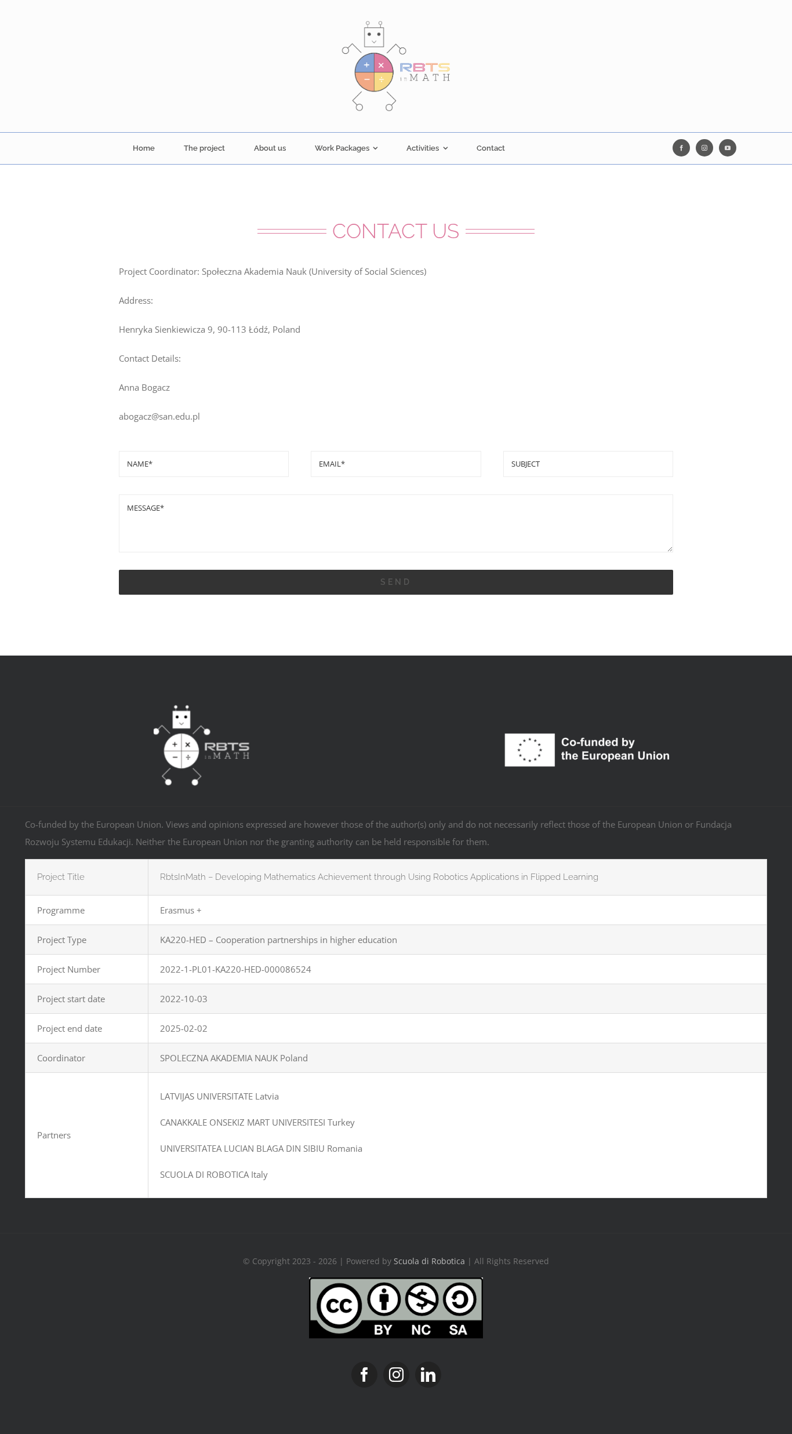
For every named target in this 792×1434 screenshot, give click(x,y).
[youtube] (727, 147)
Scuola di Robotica (429, 1260)
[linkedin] (428, 1375)
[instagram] (704, 147)
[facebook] (681, 147)
